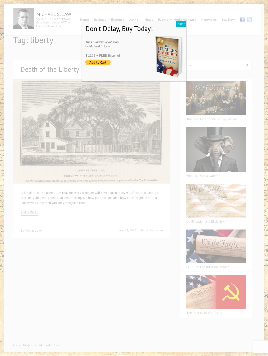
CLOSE (181, 24)
